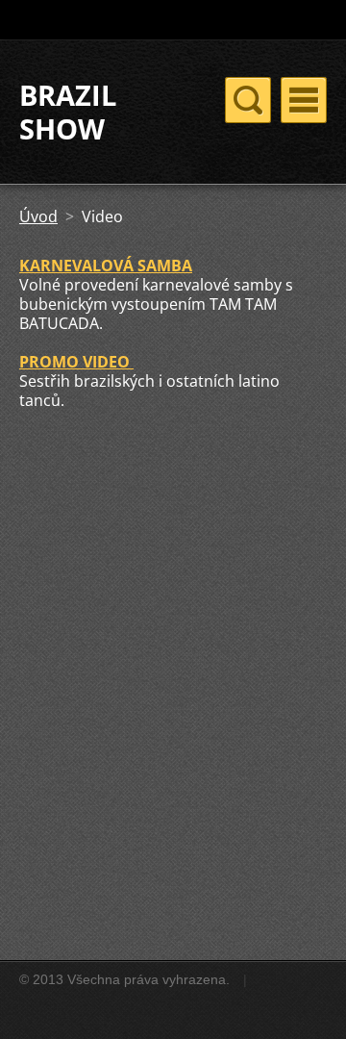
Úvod (38, 216)
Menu (304, 100)
